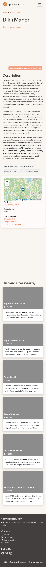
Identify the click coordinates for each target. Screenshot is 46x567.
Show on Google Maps (13, 224)
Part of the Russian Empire (30, 171)
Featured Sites (10, 540)
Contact (7, 543)
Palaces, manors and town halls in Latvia (18, 166)
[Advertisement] (23, 254)
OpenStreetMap (29, 200)
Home (5, 12)
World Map (8, 537)
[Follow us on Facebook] (3, 553)
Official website (10, 219)
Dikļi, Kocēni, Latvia (11, 204)
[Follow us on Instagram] (11, 553)
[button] (23, 190)
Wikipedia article (10, 221)
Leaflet (20, 200)
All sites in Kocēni (10, 171)
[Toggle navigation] (40, 4)
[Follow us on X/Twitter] (7, 553)
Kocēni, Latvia (15, 12)
